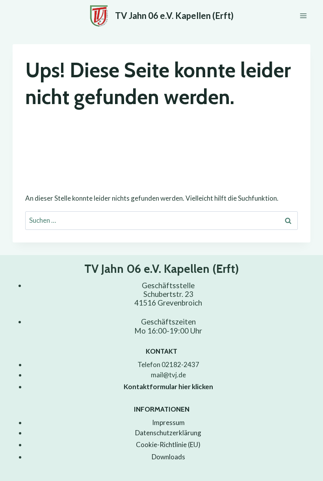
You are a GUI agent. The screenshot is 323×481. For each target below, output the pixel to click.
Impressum (168, 422)
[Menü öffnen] (303, 15)
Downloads (168, 457)
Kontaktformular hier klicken (168, 386)
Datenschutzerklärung (168, 433)
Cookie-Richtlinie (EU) (168, 444)
